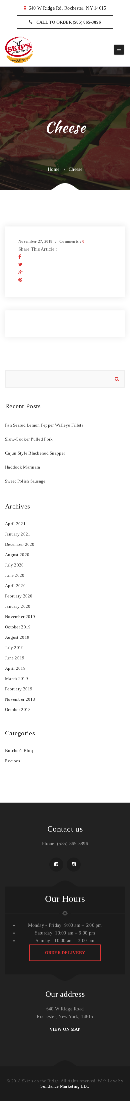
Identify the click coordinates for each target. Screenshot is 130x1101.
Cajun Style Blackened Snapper (35, 453)
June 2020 (15, 575)
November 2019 (20, 616)
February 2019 (19, 688)
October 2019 (18, 626)
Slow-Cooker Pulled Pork (29, 439)
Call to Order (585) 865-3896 (68, 22)
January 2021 (17, 534)
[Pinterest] (20, 279)
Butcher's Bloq (19, 750)
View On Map (65, 1029)
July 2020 (14, 564)
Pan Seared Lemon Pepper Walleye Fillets (44, 425)
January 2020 (17, 606)
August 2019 (17, 637)
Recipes (12, 760)
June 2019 (15, 657)
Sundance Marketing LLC (64, 1086)
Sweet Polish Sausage (25, 481)
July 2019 (14, 647)
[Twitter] (20, 264)
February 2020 (19, 595)
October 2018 (18, 709)
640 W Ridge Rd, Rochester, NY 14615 (67, 8)
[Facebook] (19, 256)
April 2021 (15, 523)
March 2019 (16, 678)
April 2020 (15, 585)
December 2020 (20, 544)
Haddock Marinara (22, 467)
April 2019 (15, 668)
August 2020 (17, 554)
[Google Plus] (20, 272)
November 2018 (20, 699)
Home (53, 169)
